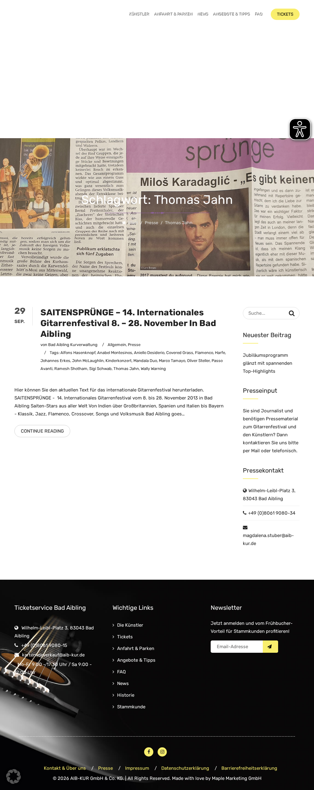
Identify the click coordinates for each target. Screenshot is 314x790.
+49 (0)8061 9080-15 (44, 645)
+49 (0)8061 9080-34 (271, 513)
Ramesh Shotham (70, 368)
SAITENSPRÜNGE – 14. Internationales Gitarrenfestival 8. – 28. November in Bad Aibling (128, 323)
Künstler (139, 13)
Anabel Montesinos (114, 352)
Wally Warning (153, 368)
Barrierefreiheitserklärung (249, 768)
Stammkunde (131, 707)
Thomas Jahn (126, 368)
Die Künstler (130, 625)
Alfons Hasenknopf (77, 352)
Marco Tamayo (172, 360)
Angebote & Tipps (231, 13)
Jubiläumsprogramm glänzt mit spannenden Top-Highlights (267, 363)
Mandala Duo (145, 360)
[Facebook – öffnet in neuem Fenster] (148, 752)
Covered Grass (179, 352)
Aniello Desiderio (149, 352)
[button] (13, 776)
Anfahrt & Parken (173, 13)
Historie (125, 695)
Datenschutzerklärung (185, 768)
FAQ (258, 13)
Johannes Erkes (55, 360)
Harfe (220, 352)
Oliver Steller (198, 360)
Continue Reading (42, 431)
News (202, 13)
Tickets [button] (285, 14)
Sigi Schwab (100, 368)
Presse (134, 344)
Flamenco (204, 352)
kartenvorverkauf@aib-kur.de (53, 655)
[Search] (292, 313)
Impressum (137, 768)
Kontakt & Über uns (65, 768)
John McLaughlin (88, 360)
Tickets (125, 637)
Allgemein (117, 344)
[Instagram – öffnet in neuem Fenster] (162, 752)
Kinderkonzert (118, 360)
